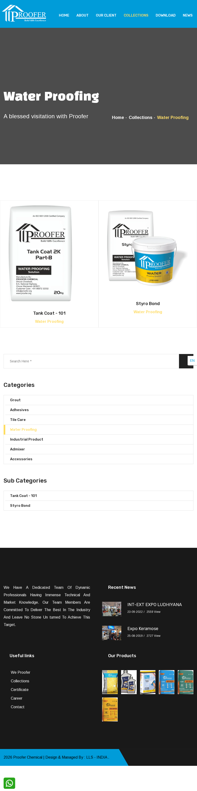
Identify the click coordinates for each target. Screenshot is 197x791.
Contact (18, 707)
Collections (136, 15)
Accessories (21, 459)
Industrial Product (26, 439)
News (188, 15)
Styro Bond (148, 303)
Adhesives (19, 410)
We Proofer (20, 672)
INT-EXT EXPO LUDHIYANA (154, 604)
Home (64, 15)
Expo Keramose (142, 628)
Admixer (17, 449)
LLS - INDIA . (97, 757)
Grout (15, 400)
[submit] (186, 361)
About (82, 15)
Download (166, 15)
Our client (106, 15)
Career (16, 698)
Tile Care (18, 420)
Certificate (20, 690)
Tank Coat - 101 (49, 313)
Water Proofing (23, 429)
